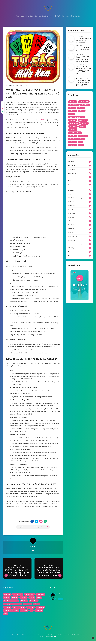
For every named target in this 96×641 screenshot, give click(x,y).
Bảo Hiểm (73, 101)
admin (33, 546)
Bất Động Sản (47, 16)
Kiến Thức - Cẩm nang (76, 117)
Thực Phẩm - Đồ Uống (76, 139)
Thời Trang (83, 135)
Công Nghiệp (75, 16)
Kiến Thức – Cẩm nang (75, 198)
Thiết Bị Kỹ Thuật (75, 132)
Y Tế (81, 145)
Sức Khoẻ (65, 16)
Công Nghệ (29, 16)
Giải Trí (12, 33)
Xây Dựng (73, 145)
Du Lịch (38, 16)
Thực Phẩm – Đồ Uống (75, 244)
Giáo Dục (72, 111)
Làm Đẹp (72, 120)
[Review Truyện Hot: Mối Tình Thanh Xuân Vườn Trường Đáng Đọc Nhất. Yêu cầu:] (71, 56)
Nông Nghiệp (74, 123)
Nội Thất (57, 16)
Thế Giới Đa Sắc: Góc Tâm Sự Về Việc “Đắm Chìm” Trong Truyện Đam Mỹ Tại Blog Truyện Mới (83, 82)
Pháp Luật (73, 126)
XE (80, 142)
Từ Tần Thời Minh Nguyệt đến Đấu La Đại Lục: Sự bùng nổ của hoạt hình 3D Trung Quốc (83, 70)
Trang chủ (20, 16)
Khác (71, 114)
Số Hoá (82, 126)
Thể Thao (73, 135)
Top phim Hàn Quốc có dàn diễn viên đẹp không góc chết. (83, 40)
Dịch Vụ (81, 108)
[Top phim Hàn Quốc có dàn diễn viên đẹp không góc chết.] (71, 39)
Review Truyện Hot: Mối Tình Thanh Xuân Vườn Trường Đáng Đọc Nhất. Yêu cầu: (82, 58)
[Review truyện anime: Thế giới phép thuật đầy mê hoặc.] (71, 47)
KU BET (43, 120)
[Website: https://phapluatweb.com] (33, 550)
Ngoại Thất (82, 120)
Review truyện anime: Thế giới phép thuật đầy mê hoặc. (83, 49)
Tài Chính (73, 142)
